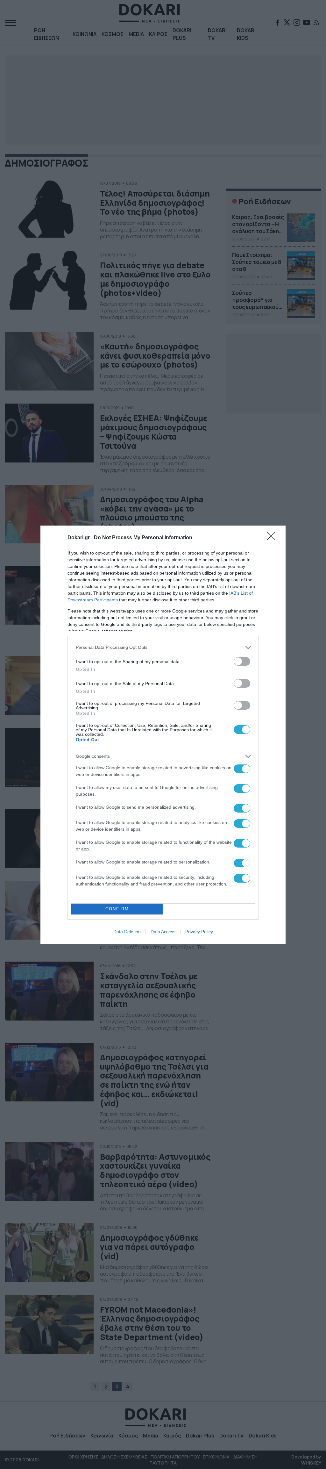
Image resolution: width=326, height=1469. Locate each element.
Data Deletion (127, 931)
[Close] (273, 538)
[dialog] (163, 735)
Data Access (163, 931)
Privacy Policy (199, 931)
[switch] (242, 661)
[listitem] (163, 647)
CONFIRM (117, 908)
